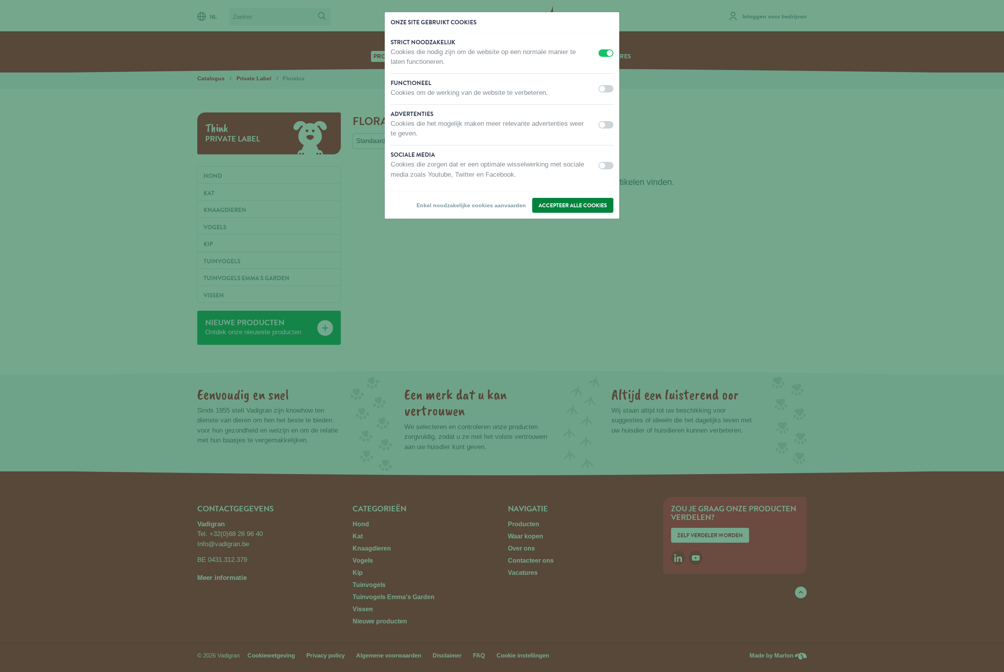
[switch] (605, 53)
